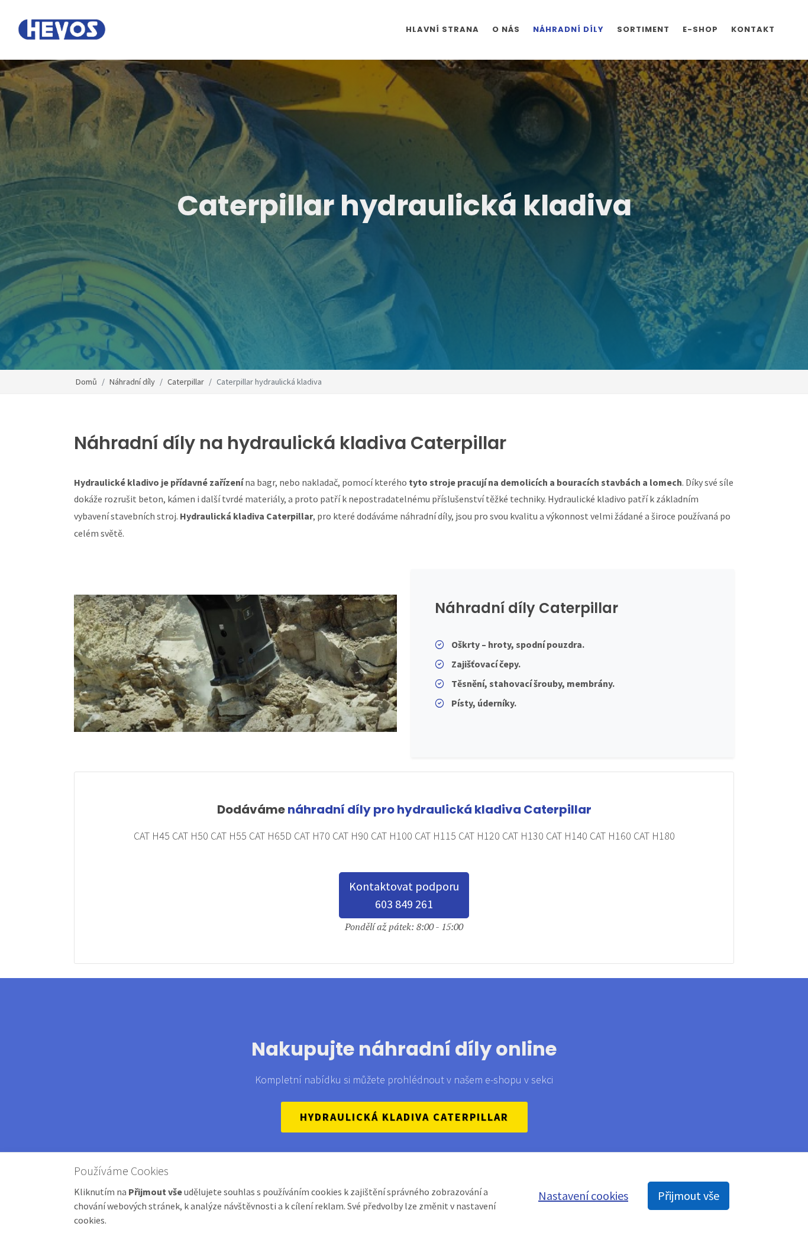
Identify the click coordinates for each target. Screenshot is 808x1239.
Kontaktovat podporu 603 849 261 (404, 895)
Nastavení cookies (583, 1195)
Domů (86, 381)
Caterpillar (185, 381)
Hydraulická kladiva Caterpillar (404, 1117)
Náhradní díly (132, 381)
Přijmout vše (688, 1195)
